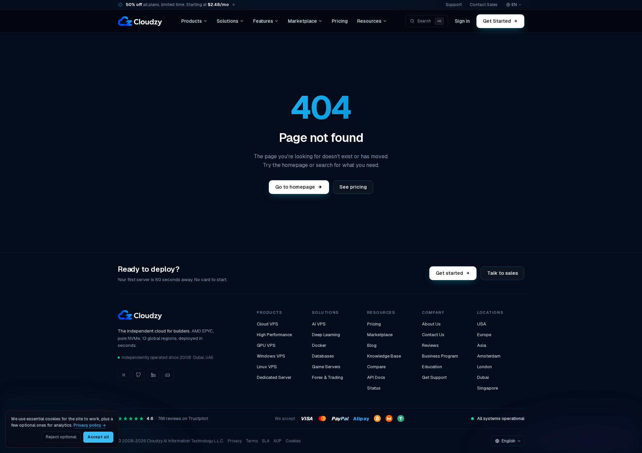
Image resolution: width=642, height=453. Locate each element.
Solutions (227, 21)
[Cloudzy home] (140, 21)
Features (263, 21)
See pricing (353, 187)
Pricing (340, 21)
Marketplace (302, 21)
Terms (252, 441)
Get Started (497, 21)
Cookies (293, 441)
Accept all (98, 437)
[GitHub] (138, 375)
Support (454, 4)
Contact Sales (484, 4)
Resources (369, 21)
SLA (266, 441)
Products (191, 21)
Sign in (462, 21)
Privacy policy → (90, 425)
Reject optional (61, 437)
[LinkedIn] (153, 375)
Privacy (235, 441)
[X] (124, 375)
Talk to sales (502, 273)
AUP (278, 441)
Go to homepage (295, 187)
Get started (449, 273)
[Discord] (168, 375)
